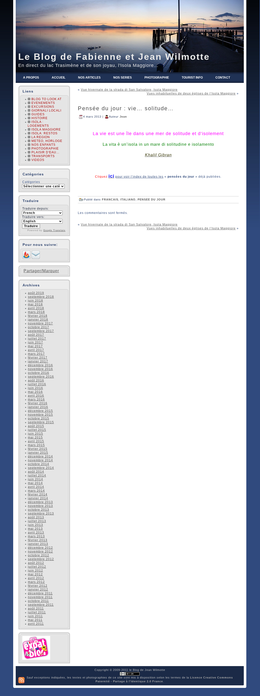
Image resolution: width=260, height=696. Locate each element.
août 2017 (36, 335)
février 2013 (37, 540)
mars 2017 (36, 354)
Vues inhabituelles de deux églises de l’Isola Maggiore (191, 93)
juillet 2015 (37, 430)
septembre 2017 (41, 331)
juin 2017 (35, 342)
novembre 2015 (40, 414)
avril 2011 (36, 624)
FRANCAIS (110, 199)
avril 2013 (36, 532)
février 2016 (37, 403)
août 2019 (36, 293)
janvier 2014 (38, 498)
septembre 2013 (41, 513)
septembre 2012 (41, 559)
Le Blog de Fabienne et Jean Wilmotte (114, 56)
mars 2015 (36, 445)
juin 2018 (35, 300)
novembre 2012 (40, 551)
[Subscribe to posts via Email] (36, 258)
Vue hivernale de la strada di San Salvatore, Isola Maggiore (129, 89)
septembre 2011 (41, 605)
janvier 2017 (38, 361)
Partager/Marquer (41, 271)
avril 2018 (36, 308)
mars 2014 (36, 490)
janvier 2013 (38, 544)
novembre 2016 (40, 369)
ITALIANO (128, 199)
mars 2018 (36, 312)
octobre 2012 (38, 555)
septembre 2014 (41, 468)
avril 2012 (36, 578)
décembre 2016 (40, 365)
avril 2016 (36, 395)
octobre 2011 (38, 601)
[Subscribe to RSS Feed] (26, 258)
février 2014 (37, 494)
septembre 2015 (41, 422)
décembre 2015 (40, 411)
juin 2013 (35, 525)
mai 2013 (35, 528)
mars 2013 (36, 536)
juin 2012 (35, 570)
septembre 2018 (41, 297)
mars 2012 (36, 582)
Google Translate (54, 230)
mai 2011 (35, 620)
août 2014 (36, 471)
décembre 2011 (40, 593)
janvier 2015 (38, 452)
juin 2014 (35, 479)
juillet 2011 (37, 612)
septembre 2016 (41, 376)
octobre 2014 (38, 464)
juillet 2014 (37, 475)
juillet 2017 (37, 338)
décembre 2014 (40, 456)
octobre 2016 (38, 373)
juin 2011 (35, 616)
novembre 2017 (40, 323)
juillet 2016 (37, 384)
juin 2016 (35, 388)
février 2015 (37, 449)
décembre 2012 (40, 548)
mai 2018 (35, 304)
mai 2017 (35, 346)
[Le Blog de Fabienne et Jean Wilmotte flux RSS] (21, 680)
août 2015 (36, 426)
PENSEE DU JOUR (151, 199)
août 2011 (36, 608)
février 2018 (37, 316)
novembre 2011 (40, 597)
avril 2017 (36, 350)
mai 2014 (35, 483)
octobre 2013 (38, 509)
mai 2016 (35, 392)
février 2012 (37, 586)
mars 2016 (36, 399)
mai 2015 (35, 437)
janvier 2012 (38, 589)
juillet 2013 (37, 521)
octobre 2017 (38, 327)
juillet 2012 (37, 567)
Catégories (31, 182)
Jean (123, 116)
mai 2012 (35, 574)
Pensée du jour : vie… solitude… (126, 108)
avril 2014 (36, 487)
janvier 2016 (38, 407)
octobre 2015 (38, 418)
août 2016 (36, 380)
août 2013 (36, 517)
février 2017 (37, 357)
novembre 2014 (40, 460)
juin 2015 (35, 433)
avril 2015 (36, 441)
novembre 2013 (40, 506)
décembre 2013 (40, 502)
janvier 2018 (38, 319)
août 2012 (36, 563)
